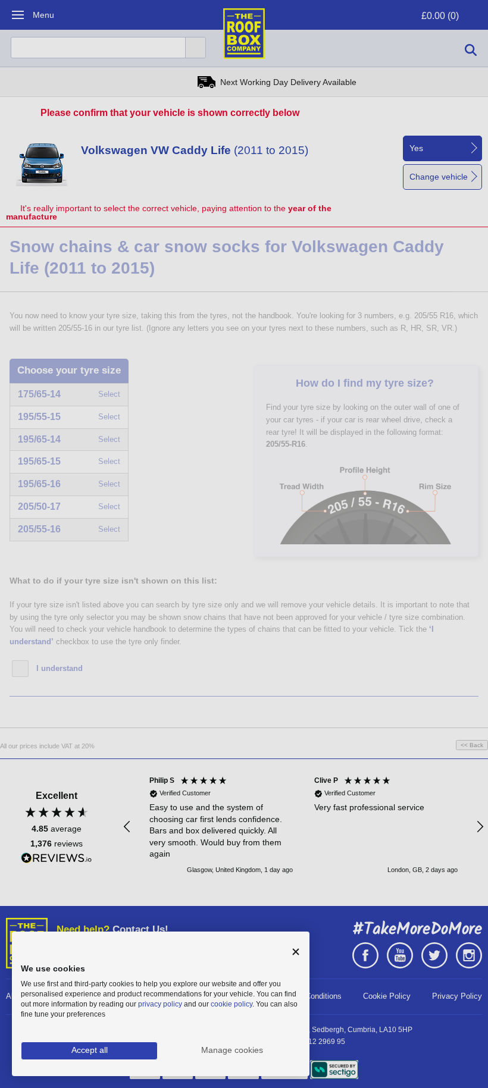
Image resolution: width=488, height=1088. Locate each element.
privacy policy (160, 1004)
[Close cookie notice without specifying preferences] (296, 952)
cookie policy (231, 1004)
